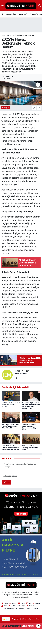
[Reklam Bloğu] (21, 513)
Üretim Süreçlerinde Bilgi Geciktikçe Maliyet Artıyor (11, 404)
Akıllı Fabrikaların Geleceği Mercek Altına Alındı (30, 447)
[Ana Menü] (2, 6)
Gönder (6, 482)
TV (30, 603)
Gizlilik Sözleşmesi (18, 606)
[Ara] (39, 6)
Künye (36, 608)
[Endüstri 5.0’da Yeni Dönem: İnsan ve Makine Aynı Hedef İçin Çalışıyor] (11, 439)
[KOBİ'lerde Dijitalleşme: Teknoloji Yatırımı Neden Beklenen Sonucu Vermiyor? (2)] (31, 396)
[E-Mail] (16, 378)
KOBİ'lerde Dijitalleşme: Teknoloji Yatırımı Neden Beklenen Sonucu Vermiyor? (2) (31, 405)
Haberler (5, 35)
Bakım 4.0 (22, 14)
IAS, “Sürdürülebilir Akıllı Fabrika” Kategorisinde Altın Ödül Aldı (10, 426)
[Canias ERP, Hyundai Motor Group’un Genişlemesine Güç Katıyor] (31, 417)
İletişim (31, 606)
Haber (6, 603)
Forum (37, 603)
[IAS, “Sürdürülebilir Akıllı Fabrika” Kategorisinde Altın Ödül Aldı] (11, 417)
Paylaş (6, 108)
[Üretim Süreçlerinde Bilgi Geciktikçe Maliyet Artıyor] (11, 396)
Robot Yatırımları (9, 14)
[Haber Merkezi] (7, 375)
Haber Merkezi (21, 373)
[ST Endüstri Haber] (21, 6)
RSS (7, 619)
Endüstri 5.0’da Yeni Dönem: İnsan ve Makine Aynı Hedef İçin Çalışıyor (10, 447)
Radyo (14, 603)
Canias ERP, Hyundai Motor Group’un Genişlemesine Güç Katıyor (29, 427)
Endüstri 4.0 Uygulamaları (23, 35)
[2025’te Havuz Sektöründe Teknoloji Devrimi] (21, 93)
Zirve (5, 606)
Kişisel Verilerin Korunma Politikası (17, 608)
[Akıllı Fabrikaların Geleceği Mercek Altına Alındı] (31, 439)
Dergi (23, 603)
